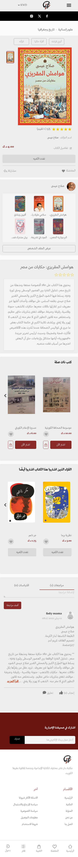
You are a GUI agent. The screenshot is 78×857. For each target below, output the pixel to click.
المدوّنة (69, 811)
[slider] (64, 275)
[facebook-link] (47, 16)
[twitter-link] (39, 16)
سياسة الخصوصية (29, 811)
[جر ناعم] (21, 502)
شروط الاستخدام (30, 824)
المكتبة (69, 804)
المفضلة (55, 851)
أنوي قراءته (57, 41)
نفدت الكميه (57, 552)
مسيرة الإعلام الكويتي (25, 428)
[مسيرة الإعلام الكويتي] (21, 395)
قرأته (21, 41)
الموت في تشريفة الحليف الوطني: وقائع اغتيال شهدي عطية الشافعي (39, 238)
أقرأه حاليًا (39, 41)
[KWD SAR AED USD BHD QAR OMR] (39, 5)
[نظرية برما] (56, 502)
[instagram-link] (31, 16)
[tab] (57, 585)
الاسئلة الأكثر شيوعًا (28, 798)
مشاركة (11, 171)
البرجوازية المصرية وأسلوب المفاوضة (58, 238)
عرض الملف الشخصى (39, 248)
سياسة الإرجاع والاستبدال (25, 804)
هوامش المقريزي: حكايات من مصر (58, 215)
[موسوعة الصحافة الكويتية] (56, 395)
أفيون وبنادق (20, 215)
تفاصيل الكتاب (61, 148)
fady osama (54, 613)
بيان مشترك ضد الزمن (20, 238)
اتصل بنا (69, 824)
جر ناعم (32, 535)
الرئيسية (69, 798)
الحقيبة (39, 851)
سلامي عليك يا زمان (39, 215)
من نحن (69, 817)
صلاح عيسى (52, 138)
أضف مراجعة (13, 605)
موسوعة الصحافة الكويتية (58, 428)
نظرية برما (66, 535)
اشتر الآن (60, 445)
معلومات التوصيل (29, 817)
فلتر (23, 851)
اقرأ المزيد (13, 681)
